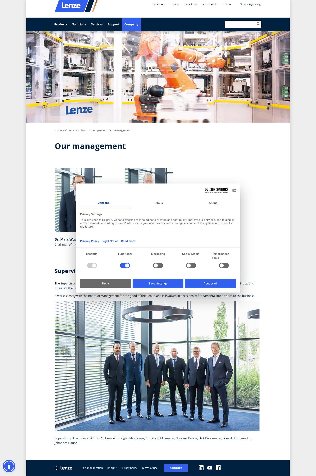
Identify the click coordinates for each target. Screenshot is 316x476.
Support (113, 24)
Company (131, 24)
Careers (175, 4)
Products (60, 24)
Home (58, 130)
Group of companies (92, 130)
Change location (93, 468)
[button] (9, 466)
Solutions (79, 24)
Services (97, 24)
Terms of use (150, 468)
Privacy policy (129, 468)
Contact (227, 4)
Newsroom (159, 4)
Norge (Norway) (252, 4)
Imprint (111, 468)
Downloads (191, 4)
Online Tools (210, 4)
